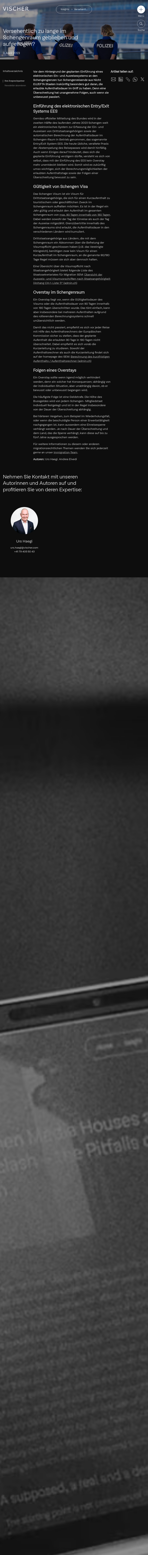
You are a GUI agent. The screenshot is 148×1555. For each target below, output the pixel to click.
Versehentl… (80, 9)
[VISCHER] (16, 9)
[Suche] (141, 24)
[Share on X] (142, 79)
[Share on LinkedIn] (120, 79)
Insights (65, 9)
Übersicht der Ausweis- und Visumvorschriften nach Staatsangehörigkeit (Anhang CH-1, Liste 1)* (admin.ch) (71, 279)
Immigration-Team (65, 452)
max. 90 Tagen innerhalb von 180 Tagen (85, 214)
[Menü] (141, 9)
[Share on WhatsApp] (135, 79)
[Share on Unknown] (128, 79)
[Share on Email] (113, 79)
